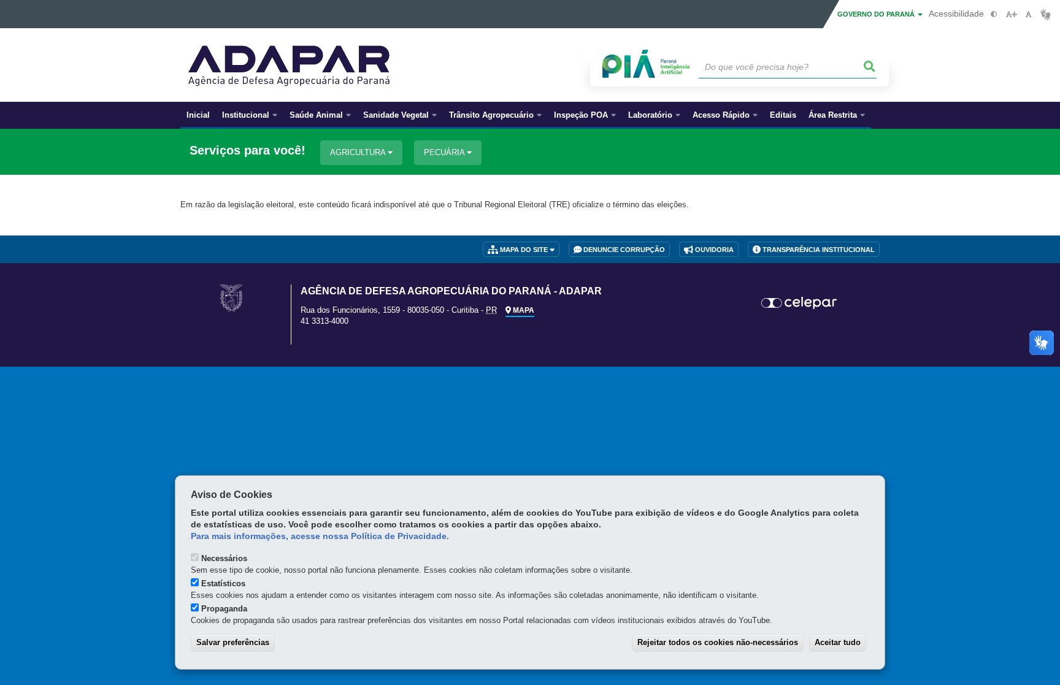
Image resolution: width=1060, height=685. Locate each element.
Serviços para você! (247, 150)
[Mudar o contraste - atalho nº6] (994, 14)
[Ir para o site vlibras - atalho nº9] (1046, 14)
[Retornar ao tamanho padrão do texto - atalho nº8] (1028, 14)
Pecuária (445, 152)
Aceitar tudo (838, 642)
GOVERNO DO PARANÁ (876, 14)
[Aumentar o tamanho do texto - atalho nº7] (1011, 14)
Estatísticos (223, 583)
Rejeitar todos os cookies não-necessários (717, 642)
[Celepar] (799, 303)
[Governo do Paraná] (231, 297)
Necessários (224, 558)
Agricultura (359, 152)
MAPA (522, 310)
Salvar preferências (232, 642)
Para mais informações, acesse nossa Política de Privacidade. (320, 536)
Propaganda (224, 608)
